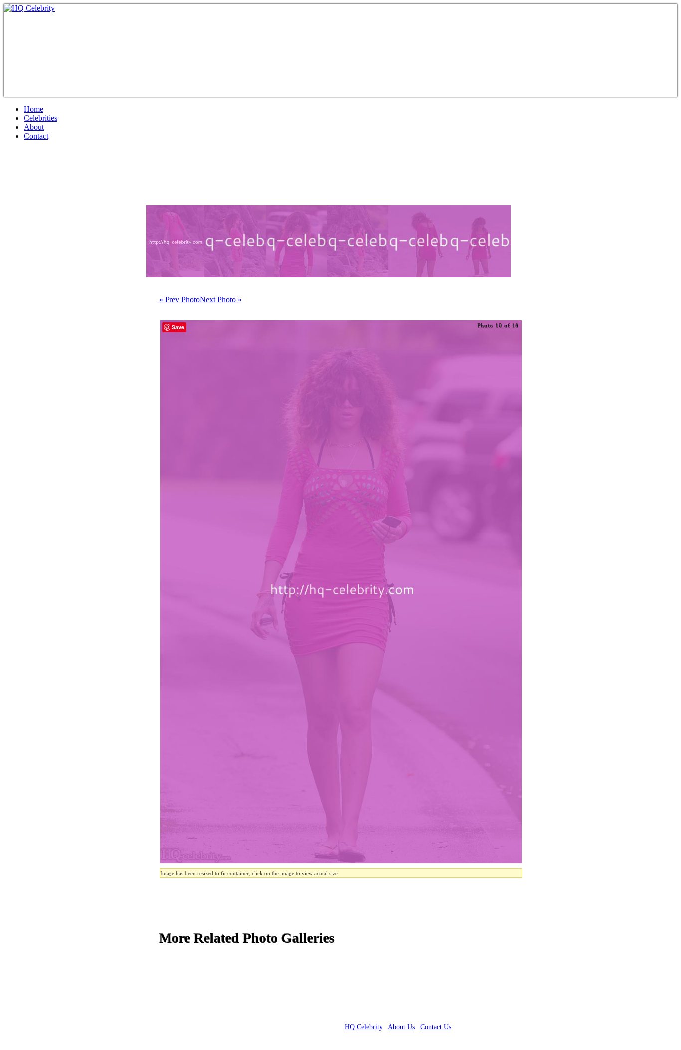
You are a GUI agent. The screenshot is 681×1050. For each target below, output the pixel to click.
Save (178, 327)
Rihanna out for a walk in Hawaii (118, 177)
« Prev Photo (179, 299)
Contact (36, 136)
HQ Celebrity (364, 1027)
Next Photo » (221, 299)
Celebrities (40, 118)
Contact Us (435, 1027)
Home (33, 109)
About (34, 127)
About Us (401, 1027)
